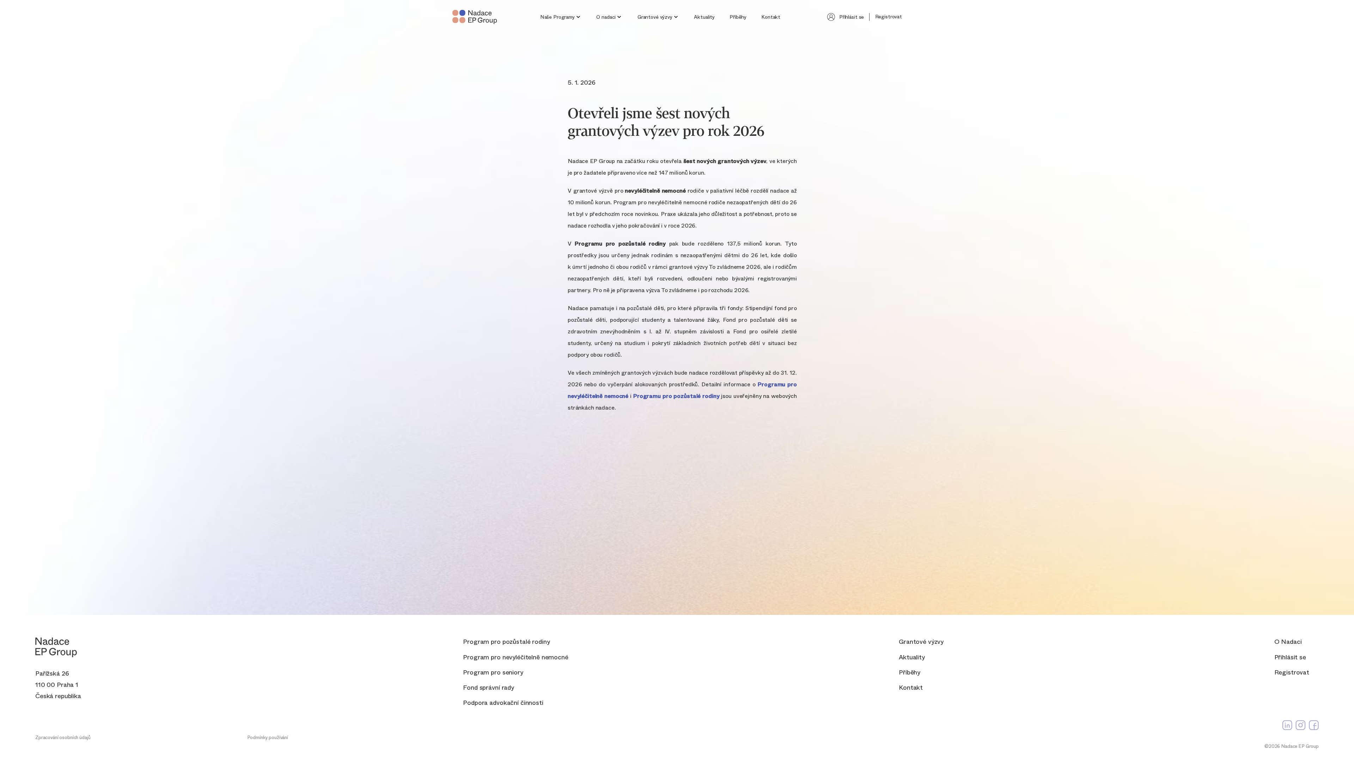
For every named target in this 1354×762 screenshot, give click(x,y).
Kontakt (770, 16)
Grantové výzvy (655, 16)
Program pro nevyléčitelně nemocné (515, 657)
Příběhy (738, 16)
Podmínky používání (267, 737)
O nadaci (606, 16)
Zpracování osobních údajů (63, 737)
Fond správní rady (488, 687)
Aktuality (704, 16)
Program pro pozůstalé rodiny (506, 641)
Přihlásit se (851, 16)
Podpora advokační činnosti (503, 702)
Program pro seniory (493, 672)
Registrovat (888, 16)
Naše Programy (557, 16)
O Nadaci (1288, 641)
